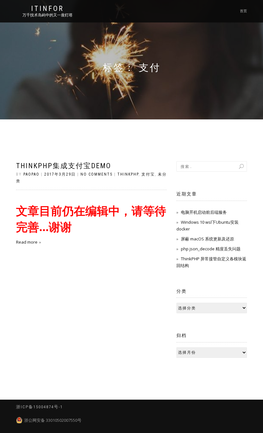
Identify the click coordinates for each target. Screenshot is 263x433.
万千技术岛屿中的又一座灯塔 (47, 15)
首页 (243, 11)
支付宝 (148, 174)
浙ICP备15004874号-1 (39, 406)
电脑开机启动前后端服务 (204, 212)
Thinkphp (128, 174)
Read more (27, 242)
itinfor (47, 9)
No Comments (97, 174)
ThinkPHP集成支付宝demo (63, 166)
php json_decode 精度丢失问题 (211, 249)
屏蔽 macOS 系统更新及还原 (207, 239)
